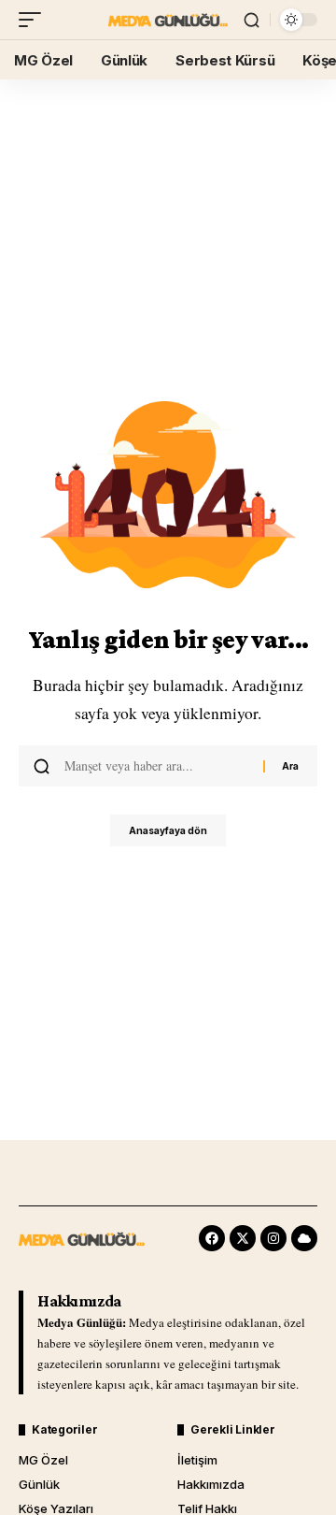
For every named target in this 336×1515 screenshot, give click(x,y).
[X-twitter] (243, 1238)
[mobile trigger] (34, 19)
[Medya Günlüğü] (168, 20)
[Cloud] (304, 1238)
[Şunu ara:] (156, 765)
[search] (251, 20)
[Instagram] (273, 1238)
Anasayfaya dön (168, 830)
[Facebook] (212, 1238)
